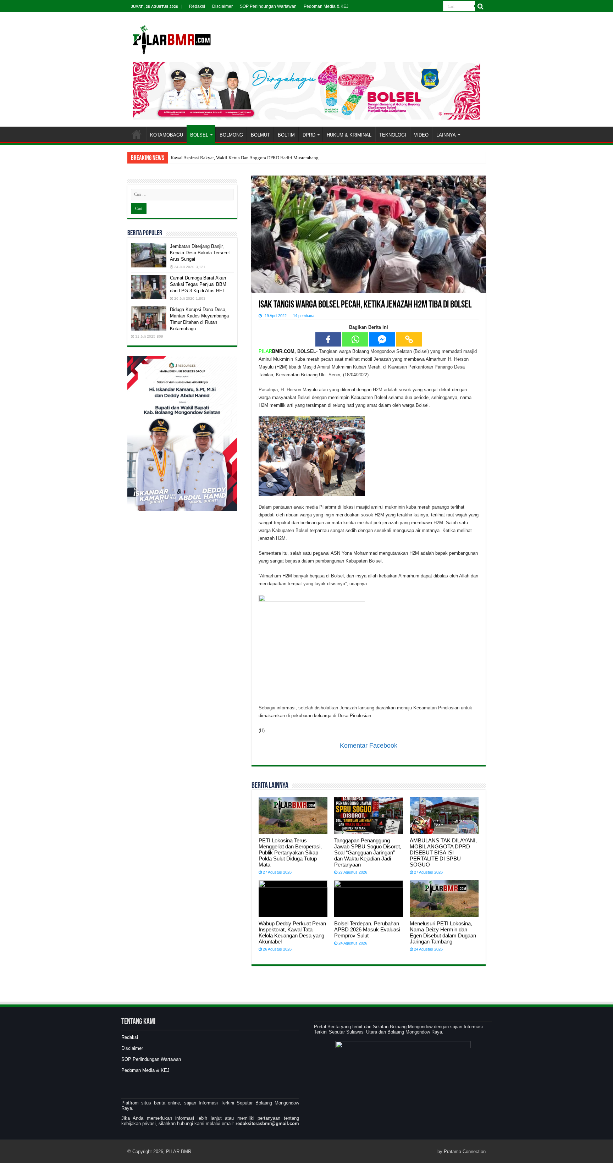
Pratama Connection (465, 1151)
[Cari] (480, 6)
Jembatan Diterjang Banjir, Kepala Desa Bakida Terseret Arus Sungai (200, 253)
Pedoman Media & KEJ (326, 6)
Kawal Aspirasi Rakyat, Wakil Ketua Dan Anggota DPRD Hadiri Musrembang (245, 157)
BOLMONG (231, 135)
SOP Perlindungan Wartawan (268, 6)
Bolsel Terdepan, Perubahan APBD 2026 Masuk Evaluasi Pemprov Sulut (367, 929)
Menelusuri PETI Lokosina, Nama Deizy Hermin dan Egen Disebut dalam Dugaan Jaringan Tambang (443, 932)
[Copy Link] (409, 339)
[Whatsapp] (355, 339)
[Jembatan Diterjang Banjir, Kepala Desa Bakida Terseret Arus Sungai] (148, 255)
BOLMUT (260, 135)
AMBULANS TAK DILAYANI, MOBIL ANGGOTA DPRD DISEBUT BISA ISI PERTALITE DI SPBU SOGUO (443, 852)
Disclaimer (222, 6)
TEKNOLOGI (392, 135)
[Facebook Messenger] (382, 339)
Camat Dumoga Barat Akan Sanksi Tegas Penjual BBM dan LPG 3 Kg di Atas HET (198, 284)
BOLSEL (199, 135)
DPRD (309, 135)
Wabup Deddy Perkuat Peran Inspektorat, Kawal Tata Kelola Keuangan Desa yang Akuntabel (292, 932)
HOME (136, 134)
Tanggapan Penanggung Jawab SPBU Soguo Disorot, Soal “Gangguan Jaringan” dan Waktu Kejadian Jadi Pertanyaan (367, 852)
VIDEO (421, 135)
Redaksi (197, 6)
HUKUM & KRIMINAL (349, 135)
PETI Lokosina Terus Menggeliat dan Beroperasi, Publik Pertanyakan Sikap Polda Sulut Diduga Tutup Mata (290, 852)
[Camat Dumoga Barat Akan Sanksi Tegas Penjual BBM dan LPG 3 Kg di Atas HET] (148, 287)
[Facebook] (328, 339)
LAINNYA (446, 135)
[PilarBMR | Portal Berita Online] (172, 39)
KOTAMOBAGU (166, 135)
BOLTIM (286, 135)
